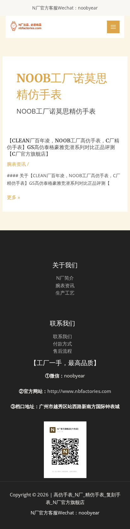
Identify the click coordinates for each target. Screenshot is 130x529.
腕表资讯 (16, 164)
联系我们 (62, 336)
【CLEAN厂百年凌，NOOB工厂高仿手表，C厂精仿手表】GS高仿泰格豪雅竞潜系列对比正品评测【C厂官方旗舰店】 (63, 147)
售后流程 (62, 351)
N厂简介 (65, 278)
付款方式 (62, 343)
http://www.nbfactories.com (79, 391)
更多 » (13, 197)
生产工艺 (65, 292)
